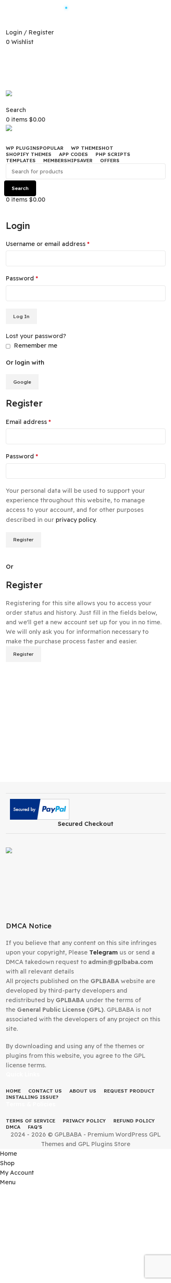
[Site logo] (33, 97)
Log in (21, 316)
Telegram (103, 952)
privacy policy (75, 519)
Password (22, 278)
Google (22, 382)
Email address (28, 422)
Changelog (89, 54)
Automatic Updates (89, 7)
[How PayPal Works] (39, 809)
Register (23, 539)
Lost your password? (36, 336)
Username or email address (48, 244)
